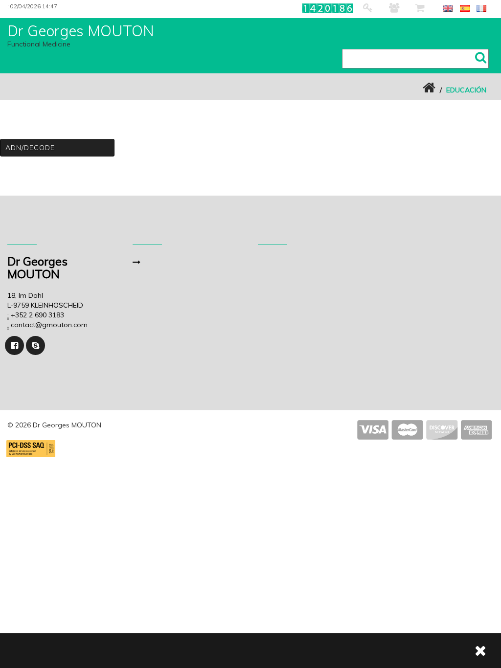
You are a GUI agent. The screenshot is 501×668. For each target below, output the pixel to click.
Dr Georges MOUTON (80, 31)
